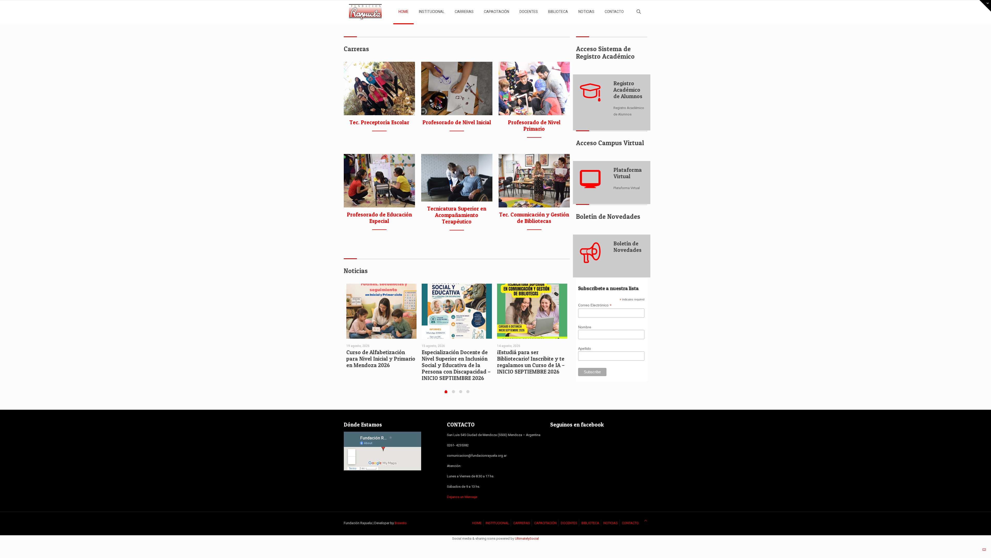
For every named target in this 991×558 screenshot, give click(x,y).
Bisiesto (401, 523)
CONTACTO (630, 523)
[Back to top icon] (645, 520)
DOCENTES (569, 523)
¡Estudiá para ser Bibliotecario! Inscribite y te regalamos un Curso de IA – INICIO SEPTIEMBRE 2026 (531, 362)
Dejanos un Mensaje (462, 497)
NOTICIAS (610, 523)
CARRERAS (521, 523)
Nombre (584, 327)
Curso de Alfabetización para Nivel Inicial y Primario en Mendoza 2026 (380, 358)
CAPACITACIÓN (545, 523)
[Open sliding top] (985, 6)
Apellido (584, 348)
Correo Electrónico (595, 305)
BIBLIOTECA (590, 523)
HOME (477, 523)
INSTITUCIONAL (497, 523)
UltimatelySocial (527, 538)
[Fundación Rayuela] (365, 11)
